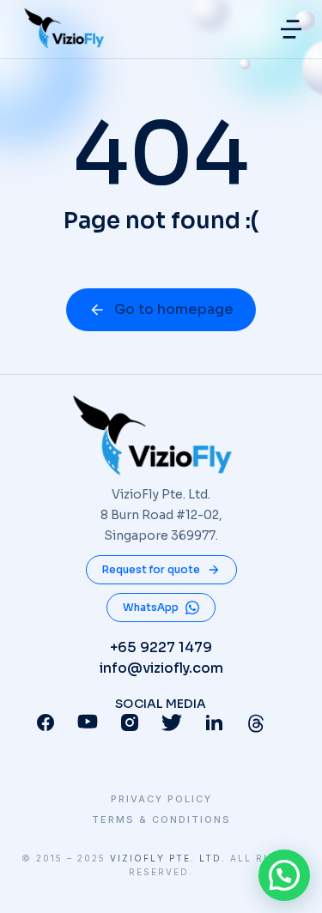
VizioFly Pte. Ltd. (168, 858)
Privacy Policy (161, 799)
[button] (291, 29)
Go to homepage (174, 309)
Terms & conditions (161, 819)
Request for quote (151, 569)
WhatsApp (151, 607)
